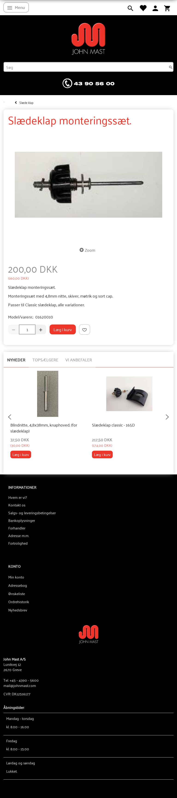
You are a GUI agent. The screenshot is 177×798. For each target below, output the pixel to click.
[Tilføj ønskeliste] (84, 329)
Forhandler (16, 528)
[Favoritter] (143, 7)
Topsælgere (45, 359)
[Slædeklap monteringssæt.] (88, 184)
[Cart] (167, 7)
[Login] (155, 7)
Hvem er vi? (17, 497)
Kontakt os (16, 505)
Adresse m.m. (18, 535)
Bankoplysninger (21, 520)
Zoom (90, 250)
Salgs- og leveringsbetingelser (32, 512)
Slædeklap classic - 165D (113, 425)
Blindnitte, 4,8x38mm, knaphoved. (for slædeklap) (43, 428)
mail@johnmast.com (19, 685)
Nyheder (16, 359)
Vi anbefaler (78, 359)
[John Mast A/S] (88, 633)
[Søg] (170, 67)
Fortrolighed (18, 543)
